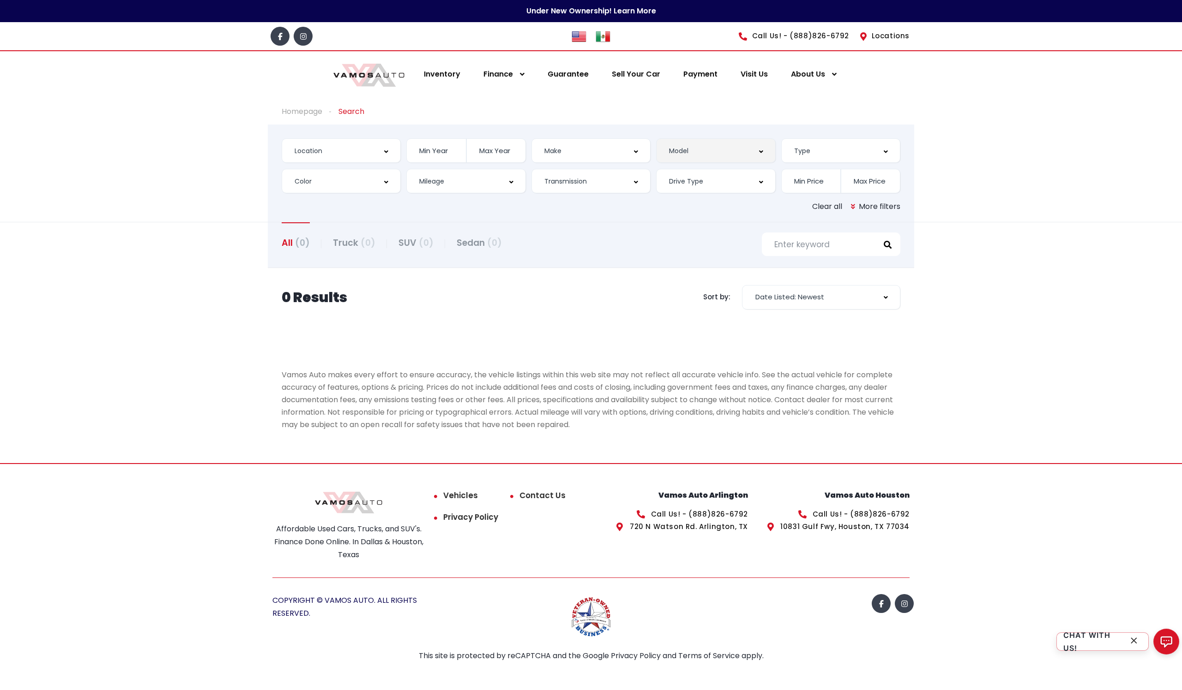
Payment (700, 74)
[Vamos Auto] (368, 74)
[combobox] (341, 150)
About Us (808, 74)
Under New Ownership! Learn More (591, 11)
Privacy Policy (470, 517)
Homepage (302, 111)
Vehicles (460, 495)
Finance (498, 74)
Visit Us (754, 74)
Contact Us (542, 495)
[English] (579, 35)
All (296, 243)
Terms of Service (710, 655)
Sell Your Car (636, 74)
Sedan (479, 243)
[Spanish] (603, 35)
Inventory (442, 74)
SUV (416, 243)
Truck (354, 243)
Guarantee (568, 74)
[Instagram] (303, 36)
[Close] (1134, 641)
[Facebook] (280, 36)
